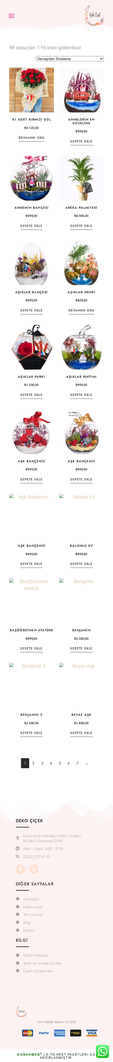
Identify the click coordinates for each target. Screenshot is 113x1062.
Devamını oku (31, 138)
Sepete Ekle (81, 141)
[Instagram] (34, 869)
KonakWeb (28, 1054)
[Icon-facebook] (20, 869)
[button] (11, 16)
